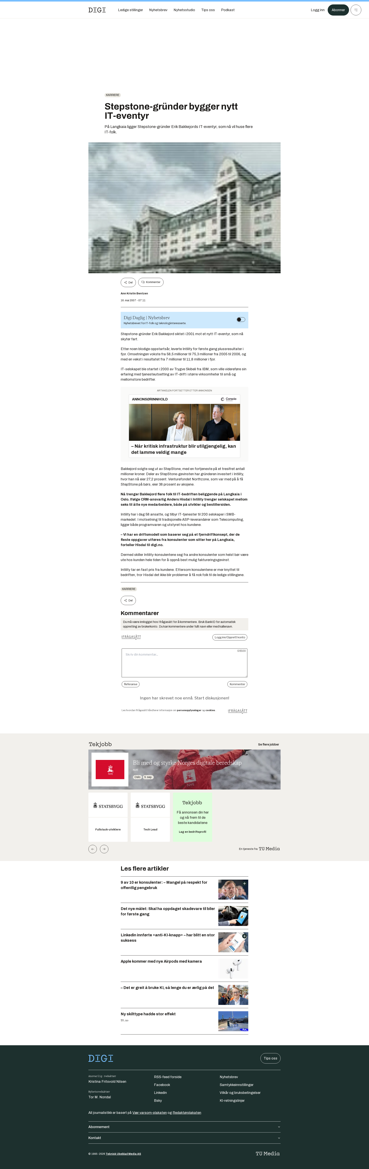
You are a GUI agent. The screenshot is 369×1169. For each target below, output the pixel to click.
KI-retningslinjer (232, 1101)
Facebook (162, 1085)
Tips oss (270, 1058)
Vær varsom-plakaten (149, 1113)
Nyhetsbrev (229, 1077)
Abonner (338, 10)
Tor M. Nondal (99, 1097)
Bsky (158, 1101)
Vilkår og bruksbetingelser (240, 1093)
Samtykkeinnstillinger (236, 1085)
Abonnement (99, 1127)
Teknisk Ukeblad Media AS (123, 1153)
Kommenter (153, 282)
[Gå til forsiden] (97, 10)
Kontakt (94, 1138)
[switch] (241, 319)
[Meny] (356, 10)
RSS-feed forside (167, 1077)
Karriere (112, 95)
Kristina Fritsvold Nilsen (107, 1081)
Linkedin (160, 1093)
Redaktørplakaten (187, 1113)
